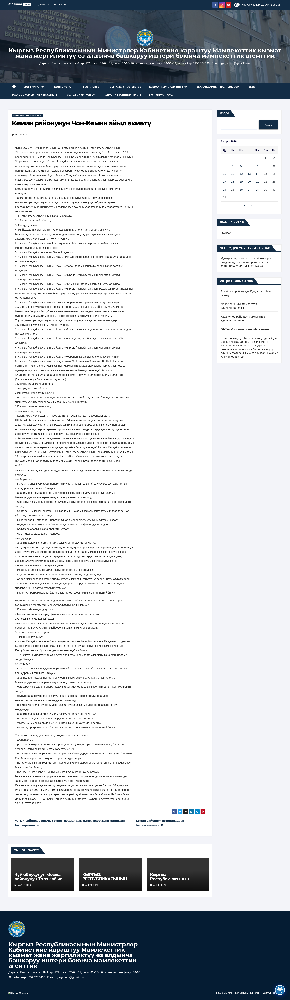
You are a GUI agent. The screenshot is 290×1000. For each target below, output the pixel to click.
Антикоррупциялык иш (123, 95)
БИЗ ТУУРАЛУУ (34, 86)
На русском (39, 4)
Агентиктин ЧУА (160, 95)
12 (241, 173)
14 (257, 173)
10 (224, 173)
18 (232, 181)
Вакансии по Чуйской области (27, 116)
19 (241, 181)
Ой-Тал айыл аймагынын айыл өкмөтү (245, 329)
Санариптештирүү (81, 95)
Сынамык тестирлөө (125, 86)
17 (224, 181)
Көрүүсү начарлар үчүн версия (260, 4)
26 (241, 189)
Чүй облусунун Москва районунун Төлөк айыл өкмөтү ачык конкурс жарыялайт (38, 881)
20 (249, 181)
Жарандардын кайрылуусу (218, 86)
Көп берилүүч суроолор (247, 993)
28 (257, 189)
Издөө (224, 113)
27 (249, 189)
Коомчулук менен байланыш (35, 95)
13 (249, 173)
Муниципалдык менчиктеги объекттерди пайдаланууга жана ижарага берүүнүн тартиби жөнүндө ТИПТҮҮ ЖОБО (246, 262)
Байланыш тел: (224, 993)
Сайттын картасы (57, 4)
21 (257, 181)
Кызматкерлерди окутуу (168, 86)
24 (224, 189)
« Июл (248, 205)
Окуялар (226, 233)
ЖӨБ (252, 86)
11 (232, 173)
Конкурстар (64, 86)
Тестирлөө (91, 86)
